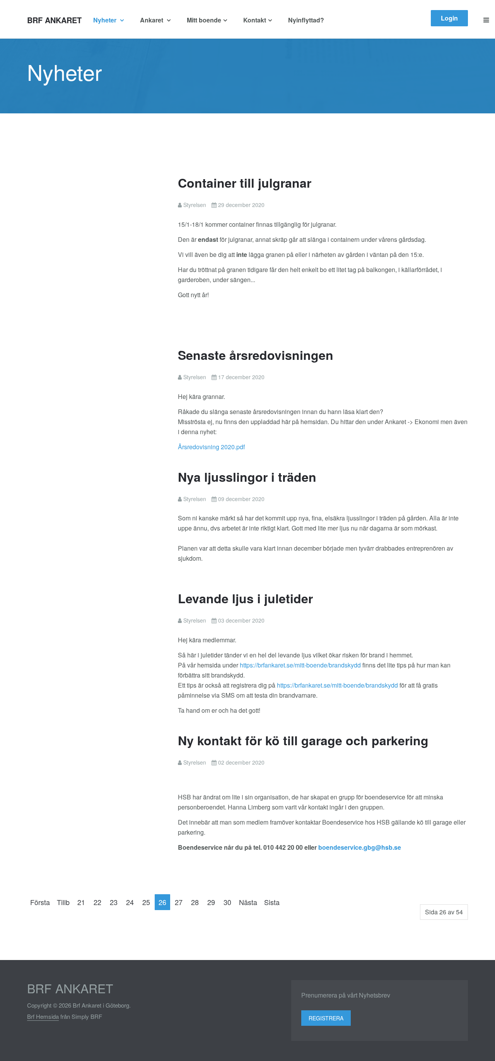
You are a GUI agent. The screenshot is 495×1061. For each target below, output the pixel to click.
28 (195, 902)
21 (81, 902)
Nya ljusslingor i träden (247, 477)
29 (211, 902)
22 (97, 902)
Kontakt (254, 19)
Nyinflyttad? (306, 19)
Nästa (248, 902)
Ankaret (152, 19)
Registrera (326, 1018)
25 (146, 902)
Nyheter (105, 19)
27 (179, 902)
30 (227, 902)
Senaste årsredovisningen (255, 355)
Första (40, 902)
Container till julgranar (244, 183)
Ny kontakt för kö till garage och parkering (303, 740)
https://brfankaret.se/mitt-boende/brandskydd (300, 665)
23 (114, 902)
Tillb (63, 902)
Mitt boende (204, 19)
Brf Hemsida (43, 1016)
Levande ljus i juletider (245, 598)
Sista (272, 902)
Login (449, 18)
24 (130, 902)
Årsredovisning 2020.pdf (211, 446)
